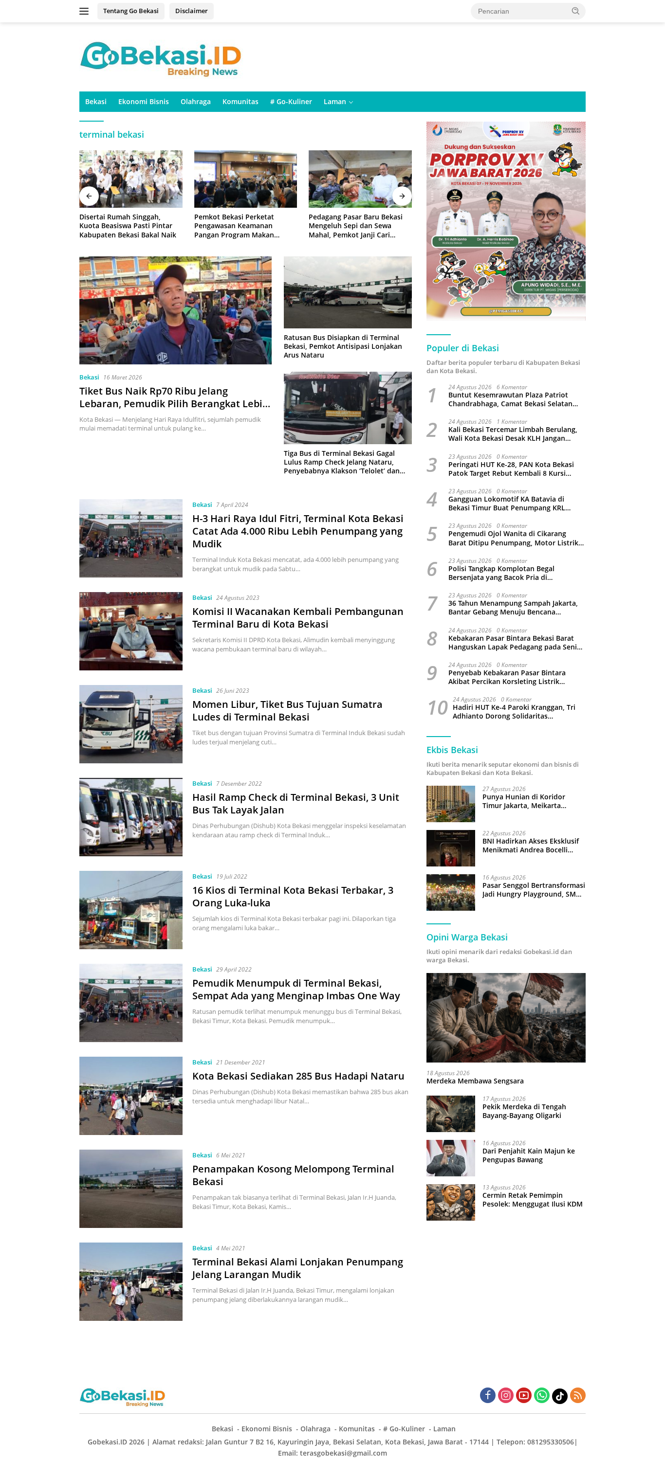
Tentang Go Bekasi (131, 10)
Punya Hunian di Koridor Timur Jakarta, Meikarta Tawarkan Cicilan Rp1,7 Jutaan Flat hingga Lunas (531, 801)
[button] (576, 10)
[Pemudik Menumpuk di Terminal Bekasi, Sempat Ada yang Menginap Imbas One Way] (131, 1003)
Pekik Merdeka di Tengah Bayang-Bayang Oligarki (524, 1111)
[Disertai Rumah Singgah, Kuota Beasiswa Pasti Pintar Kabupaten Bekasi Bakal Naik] (131, 179)
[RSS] (578, 1396)
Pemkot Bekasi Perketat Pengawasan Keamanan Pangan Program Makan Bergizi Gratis (234, 226)
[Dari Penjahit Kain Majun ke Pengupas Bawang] (450, 1158)
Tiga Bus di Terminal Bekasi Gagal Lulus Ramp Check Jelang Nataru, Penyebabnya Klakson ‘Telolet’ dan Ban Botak (342, 462)
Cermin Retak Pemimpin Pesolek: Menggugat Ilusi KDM (532, 1199)
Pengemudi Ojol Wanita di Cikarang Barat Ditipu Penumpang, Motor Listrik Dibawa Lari (513, 538)
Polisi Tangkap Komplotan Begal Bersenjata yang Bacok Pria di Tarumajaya (501, 573)
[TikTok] (560, 1396)
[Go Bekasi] (162, 56)
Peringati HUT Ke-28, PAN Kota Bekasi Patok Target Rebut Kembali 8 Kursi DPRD (511, 469)
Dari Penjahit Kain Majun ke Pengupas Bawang (528, 1155)
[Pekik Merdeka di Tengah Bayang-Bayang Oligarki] (450, 1114)
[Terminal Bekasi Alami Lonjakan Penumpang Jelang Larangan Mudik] (131, 1282)
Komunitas (240, 101)
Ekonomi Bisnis (143, 101)
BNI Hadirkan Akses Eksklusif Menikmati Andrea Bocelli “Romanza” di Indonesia (530, 845)
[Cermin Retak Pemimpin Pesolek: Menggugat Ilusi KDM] (450, 1202)
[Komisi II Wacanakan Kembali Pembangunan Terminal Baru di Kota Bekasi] (131, 631)
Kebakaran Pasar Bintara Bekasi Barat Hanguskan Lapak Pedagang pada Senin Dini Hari (514, 642)
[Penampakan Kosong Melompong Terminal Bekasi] (131, 1189)
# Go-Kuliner (291, 101)
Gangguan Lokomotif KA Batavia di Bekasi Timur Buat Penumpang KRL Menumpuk (506, 503)
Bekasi (96, 101)
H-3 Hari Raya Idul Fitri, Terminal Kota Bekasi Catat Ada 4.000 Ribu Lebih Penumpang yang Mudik (298, 531)
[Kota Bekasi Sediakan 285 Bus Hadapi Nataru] (131, 1096)
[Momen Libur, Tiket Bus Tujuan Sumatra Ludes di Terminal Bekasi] (131, 724)
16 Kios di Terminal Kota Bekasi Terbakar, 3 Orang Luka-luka (292, 896)
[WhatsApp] (542, 1396)
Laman (335, 101)
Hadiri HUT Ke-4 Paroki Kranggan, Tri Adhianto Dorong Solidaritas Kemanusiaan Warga (514, 712)
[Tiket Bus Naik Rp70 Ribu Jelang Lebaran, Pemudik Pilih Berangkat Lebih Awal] (175, 310)
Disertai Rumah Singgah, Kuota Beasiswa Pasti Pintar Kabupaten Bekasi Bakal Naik (127, 226)
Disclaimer (191, 10)
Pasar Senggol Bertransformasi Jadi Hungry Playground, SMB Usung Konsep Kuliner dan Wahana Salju (533, 890)
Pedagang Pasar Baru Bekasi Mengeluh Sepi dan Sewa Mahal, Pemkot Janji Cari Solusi (356, 226)
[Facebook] (488, 1396)
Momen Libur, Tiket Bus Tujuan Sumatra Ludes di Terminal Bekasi (287, 710)
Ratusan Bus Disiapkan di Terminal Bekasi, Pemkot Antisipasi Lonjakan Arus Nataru (343, 346)
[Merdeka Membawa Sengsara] (506, 1018)
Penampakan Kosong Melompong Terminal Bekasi (293, 1175)
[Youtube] (524, 1396)
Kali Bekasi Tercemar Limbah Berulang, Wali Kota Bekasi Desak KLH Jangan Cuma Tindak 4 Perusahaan (512, 434)
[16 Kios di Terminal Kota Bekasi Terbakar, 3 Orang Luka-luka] (131, 910)
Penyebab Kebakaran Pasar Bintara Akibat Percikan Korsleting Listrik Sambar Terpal (507, 677)
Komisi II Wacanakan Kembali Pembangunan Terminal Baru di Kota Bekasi (298, 618)
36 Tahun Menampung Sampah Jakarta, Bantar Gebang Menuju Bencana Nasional (513, 607)
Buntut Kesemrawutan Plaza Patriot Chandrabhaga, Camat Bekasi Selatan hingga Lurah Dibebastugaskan (510, 399)
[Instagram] (506, 1396)
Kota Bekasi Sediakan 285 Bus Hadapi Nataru (298, 1075)
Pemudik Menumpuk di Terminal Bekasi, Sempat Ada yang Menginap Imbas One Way (296, 989)
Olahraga (196, 101)
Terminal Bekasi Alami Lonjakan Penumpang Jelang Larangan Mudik (297, 1268)
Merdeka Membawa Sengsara (475, 1081)
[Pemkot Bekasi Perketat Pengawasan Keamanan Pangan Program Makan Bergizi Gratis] (245, 179)
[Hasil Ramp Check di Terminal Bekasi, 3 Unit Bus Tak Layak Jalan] (131, 817)
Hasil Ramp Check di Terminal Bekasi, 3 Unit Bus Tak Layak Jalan (295, 803)
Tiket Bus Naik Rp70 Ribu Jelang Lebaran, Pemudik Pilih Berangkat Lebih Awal (174, 403)
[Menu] (85, 11)
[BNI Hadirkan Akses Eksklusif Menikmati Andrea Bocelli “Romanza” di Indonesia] (450, 848)
